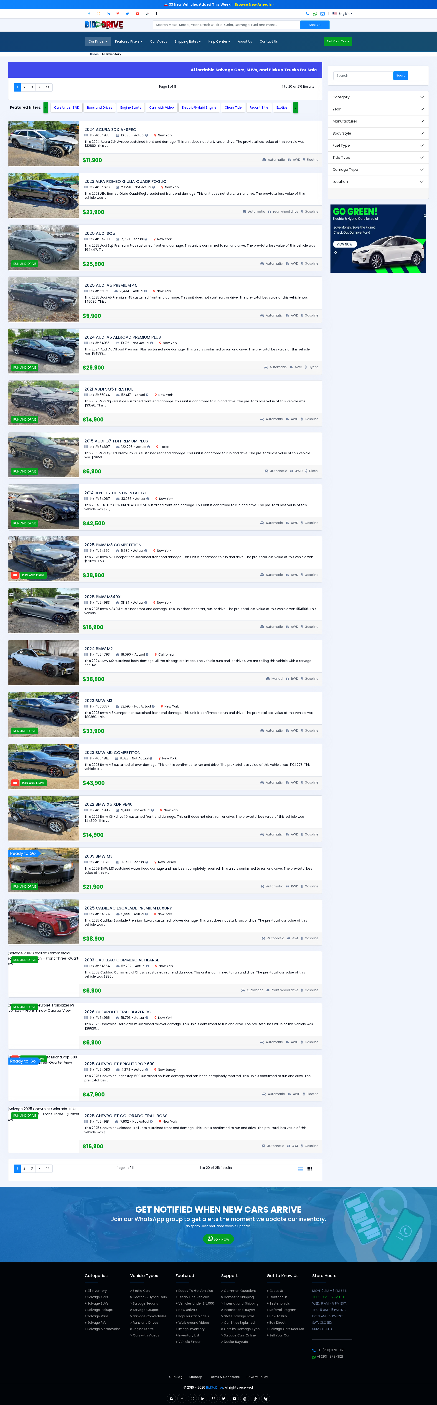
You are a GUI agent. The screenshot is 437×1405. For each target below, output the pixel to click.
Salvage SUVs (97, 1303)
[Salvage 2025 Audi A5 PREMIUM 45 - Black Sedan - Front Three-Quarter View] (43, 299)
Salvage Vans (97, 1316)
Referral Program (282, 1310)
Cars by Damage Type (241, 1329)
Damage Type (345, 169)
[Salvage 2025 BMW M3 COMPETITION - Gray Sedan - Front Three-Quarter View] (43, 558)
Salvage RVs (96, 1322)
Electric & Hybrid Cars (149, 1297)
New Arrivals (187, 1310)
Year (337, 109)
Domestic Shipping (238, 1297)
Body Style (342, 133)
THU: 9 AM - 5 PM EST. (329, 1310)
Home (94, 54)
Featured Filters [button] (127, 41)
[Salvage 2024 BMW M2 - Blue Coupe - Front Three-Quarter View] (43, 662)
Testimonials (279, 1303)
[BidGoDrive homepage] (105, 27)
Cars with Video (161, 107)
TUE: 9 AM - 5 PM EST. (328, 1297)
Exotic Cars (141, 1290)
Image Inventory (191, 1329)
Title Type (341, 157)
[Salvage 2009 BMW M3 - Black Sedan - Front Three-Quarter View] (43, 870)
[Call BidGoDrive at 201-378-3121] (308, 13)
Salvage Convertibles (149, 1316)
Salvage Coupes (145, 1310)
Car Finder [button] (97, 41)
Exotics (282, 107)
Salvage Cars (97, 1297)
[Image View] (309, 1169)
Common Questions (240, 1290)
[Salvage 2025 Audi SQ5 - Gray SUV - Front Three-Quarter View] (43, 247)
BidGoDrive (214, 1387)
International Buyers (239, 1310)
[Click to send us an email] (322, 13)
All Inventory (96, 1290)
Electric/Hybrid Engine (199, 107)
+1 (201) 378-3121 (331, 1350)
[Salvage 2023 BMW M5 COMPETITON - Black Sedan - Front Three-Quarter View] (43, 766)
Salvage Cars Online (239, 1335)
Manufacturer (345, 121)
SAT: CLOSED (322, 1322)
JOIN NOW (221, 1239)
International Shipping (241, 1303)
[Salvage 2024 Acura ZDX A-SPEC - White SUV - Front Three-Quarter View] (43, 143)
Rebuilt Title (259, 107)
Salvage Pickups (99, 1310)
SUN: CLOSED (322, 1329)
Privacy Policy (257, 1377)
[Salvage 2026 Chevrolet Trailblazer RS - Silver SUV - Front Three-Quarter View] (43, 1008)
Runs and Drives (99, 107)
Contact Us (269, 41)
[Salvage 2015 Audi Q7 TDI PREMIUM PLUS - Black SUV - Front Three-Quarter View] (43, 454)
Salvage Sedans (145, 1303)
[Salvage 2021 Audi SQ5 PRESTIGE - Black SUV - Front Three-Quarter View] (43, 403)
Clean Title (233, 107)
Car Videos (158, 41)
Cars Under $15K (66, 107)
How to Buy (278, 1316)
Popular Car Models (193, 1316)
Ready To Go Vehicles (195, 1290)
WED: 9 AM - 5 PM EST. (329, 1303)
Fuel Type (341, 145)
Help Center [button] (218, 41)
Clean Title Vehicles (194, 1297)
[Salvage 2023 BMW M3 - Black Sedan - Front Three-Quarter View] (43, 714)
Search (314, 25)
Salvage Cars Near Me (286, 1329)
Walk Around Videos (194, 1322)
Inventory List (188, 1335)
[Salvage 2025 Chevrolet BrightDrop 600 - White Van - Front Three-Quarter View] (43, 1060)
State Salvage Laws (238, 1316)
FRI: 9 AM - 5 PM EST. (328, 1316)
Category (341, 97)
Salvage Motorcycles (103, 1329)
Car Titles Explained (239, 1322)
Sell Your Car (337, 41)
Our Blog (176, 1377)
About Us (245, 41)
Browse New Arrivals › (254, 4)
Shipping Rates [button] (187, 41)
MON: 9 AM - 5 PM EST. (329, 1290)
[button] (89, 13)
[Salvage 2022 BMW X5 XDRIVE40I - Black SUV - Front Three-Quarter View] (43, 818)
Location (340, 181)
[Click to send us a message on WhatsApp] (315, 13)
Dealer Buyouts (235, 1341)
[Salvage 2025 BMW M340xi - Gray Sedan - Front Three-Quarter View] (43, 610)
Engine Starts (130, 107)
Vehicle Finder (189, 1341)
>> (48, 87)
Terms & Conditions (224, 1377)
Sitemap (196, 1377)
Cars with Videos (145, 1335)
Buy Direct (277, 1322)
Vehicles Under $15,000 (196, 1303)
